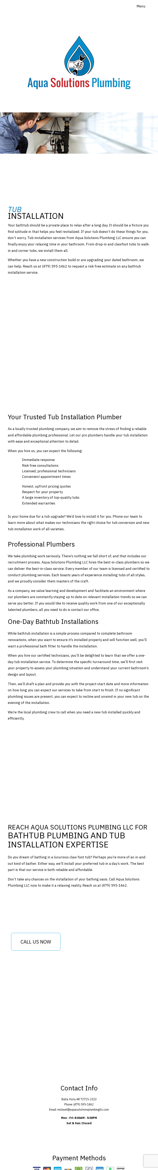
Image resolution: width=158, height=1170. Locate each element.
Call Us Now (36, 941)
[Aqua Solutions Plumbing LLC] (79, 56)
